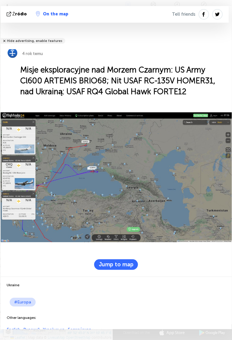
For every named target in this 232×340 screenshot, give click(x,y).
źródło (19, 14)
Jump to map (116, 264)
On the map (55, 14)
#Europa (22, 302)
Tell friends (183, 14)
